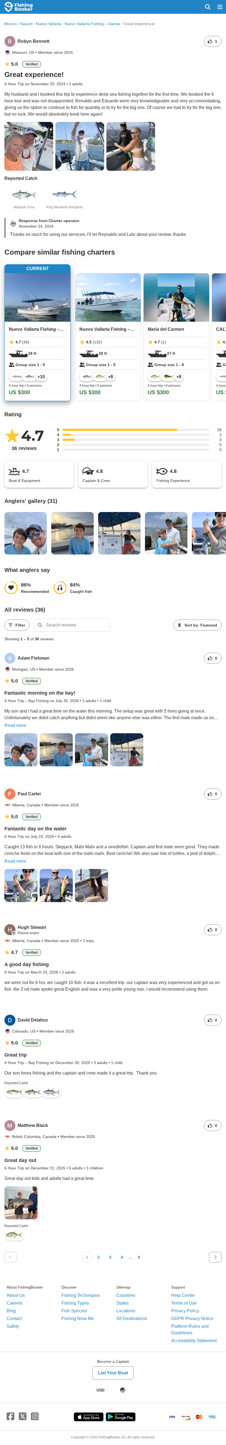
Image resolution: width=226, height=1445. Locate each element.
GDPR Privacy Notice (192, 1318)
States (122, 1303)
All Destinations (131, 1318)
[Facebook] (10, 1417)
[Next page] (215, 1257)
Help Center (183, 1295)
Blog (11, 1310)
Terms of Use (184, 1303)
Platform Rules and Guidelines (190, 1329)
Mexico (10, 24)
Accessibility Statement (194, 1340)
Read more (15, 725)
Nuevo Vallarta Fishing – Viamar (92, 24)
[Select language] (123, 1390)
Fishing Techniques (80, 1295)
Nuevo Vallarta (48, 24)
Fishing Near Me (77, 1318)
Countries (125, 1295)
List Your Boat (113, 1373)
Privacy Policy (185, 1310)
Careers (14, 1303)
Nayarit (26, 24)
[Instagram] (35, 1417)
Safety (13, 1326)
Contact (14, 1318)
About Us (16, 1295)
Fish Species (74, 1310)
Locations (125, 1310)
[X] (22, 1417)
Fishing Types (75, 1303)
